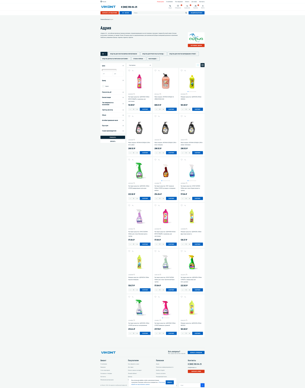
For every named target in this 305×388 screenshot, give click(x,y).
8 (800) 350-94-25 (129, 6)
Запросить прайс (196, 371)
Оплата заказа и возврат (135, 370)
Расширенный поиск (196, 13)
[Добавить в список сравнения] (133, 71)
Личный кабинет (132, 373)
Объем (104, 115)
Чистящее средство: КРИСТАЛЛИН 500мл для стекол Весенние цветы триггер (138, 234)
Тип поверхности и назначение (107, 103)
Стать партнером (105, 370)
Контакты (202, 1)
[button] (189, 91)
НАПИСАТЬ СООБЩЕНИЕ (196, 352)
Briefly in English (160, 370)
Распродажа (160, 1)
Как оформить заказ (133, 364)
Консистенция (106, 97)
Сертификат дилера (196, 45)
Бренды (130, 376)
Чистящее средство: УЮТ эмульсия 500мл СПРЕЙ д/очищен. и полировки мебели (164, 188)
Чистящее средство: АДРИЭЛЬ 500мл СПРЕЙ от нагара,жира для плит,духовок (191, 280)
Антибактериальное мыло (110, 120)
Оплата (187, 1)
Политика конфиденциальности (164, 367)
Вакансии (103, 367)
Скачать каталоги (161, 373)
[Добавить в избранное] (129, 71)
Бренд (104, 80)
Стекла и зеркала (138, 58)
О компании (169, 1)
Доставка (194, 1)
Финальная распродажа (107, 380)
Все (104, 54)
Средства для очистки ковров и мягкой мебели (124, 54)
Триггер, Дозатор (107, 110)
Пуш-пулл (105, 125)
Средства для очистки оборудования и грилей (183, 54)
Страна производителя (109, 131)
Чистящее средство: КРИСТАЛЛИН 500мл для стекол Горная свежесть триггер (190, 188)
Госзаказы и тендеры (106, 373)
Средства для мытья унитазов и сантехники (115, 58)
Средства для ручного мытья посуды (153, 54)
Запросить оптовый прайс (109, 13)
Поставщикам (179, 1)
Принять (169, 382)
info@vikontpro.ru (192, 367)
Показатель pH (106, 92)
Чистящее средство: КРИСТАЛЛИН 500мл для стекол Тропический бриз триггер (164, 280)
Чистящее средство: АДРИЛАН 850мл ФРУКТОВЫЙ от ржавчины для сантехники (165, 234)
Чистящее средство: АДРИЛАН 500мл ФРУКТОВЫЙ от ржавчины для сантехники (138, 99)
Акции (157, 364)
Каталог (127, 13)
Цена (103, 66)
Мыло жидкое (153, 58)
